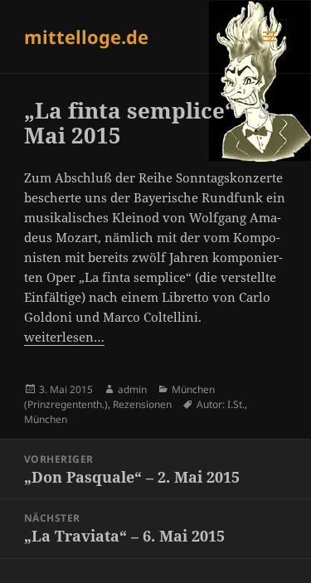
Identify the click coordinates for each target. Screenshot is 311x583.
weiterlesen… (64, 336)
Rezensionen (142, 404)
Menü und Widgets (270, 53)
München (45, 419)
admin (132, 389)
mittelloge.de (86, 36)
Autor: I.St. (221, 404)
